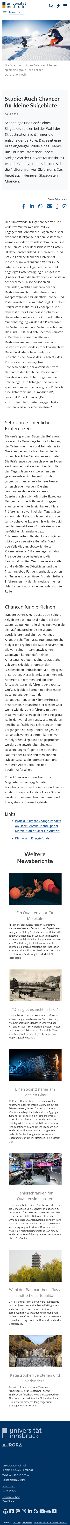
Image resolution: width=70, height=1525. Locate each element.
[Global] (58, 5)
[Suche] (51, 5)
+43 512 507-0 (20, 1475)
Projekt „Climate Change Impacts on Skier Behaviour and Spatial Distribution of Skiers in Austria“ (38, 826)
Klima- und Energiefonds (32, 838)
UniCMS (16, 1522)
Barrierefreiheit (11, 1497)
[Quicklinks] (58, 5)
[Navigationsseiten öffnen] (4, 12)
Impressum (8, 1486)
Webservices (27, 1522)
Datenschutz (9, 1490)
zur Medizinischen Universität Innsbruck (50, 1522)
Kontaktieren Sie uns (13, 1479)
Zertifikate (8, 1501)
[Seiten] (65, 5)
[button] (23, 206)
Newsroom (16, 12)
